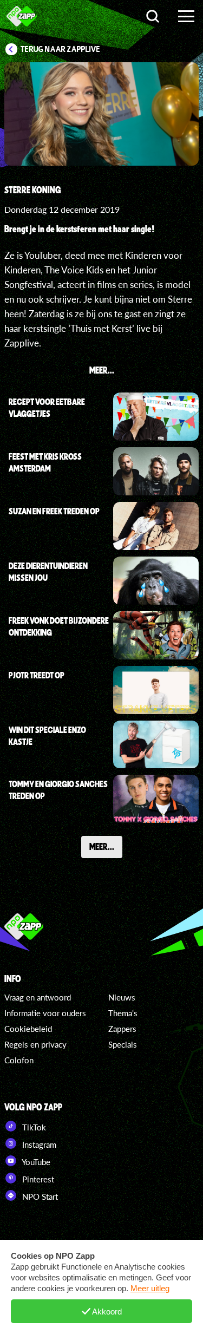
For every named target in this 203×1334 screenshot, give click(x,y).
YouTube (35, 1162)
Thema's (122, 1013)
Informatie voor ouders (45, 1013)
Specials (122, 1044)
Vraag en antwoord (37, 997)
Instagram (38, 1144)
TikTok (33, 1127)
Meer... (101, 846)
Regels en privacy (35, 1044)
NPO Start (39, 1196)
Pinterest (37, 1179)
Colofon (19, 1060)
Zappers (122, 1029)
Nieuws (121, 997)
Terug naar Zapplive (61, 49)
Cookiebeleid (28, 1029)
